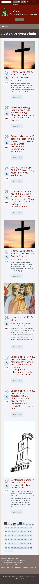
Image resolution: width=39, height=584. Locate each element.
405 (6, 551)
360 (15, 543)
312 (22, 535)
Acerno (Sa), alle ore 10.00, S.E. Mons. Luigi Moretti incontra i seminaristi (22, 171)
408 (9, 551)
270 (6, 532)
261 (25, 528)
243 (6, 528)
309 (19, 535)
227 (12, 524)
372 (28, 543)
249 (12, 528)
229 (18, 524)
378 (6, 547)
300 (9, 535)
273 (9, 532)
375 (31, 543)
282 (19, 532)
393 (22, 547)
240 (33, 524)
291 (28, 532)
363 (19, 543)
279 (15, 532)
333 (15, 539)
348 (31, 539)
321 (31, 535)
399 (28, 547)
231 (24, 523)
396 (25, 547)
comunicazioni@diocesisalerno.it (14, 563)
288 (25, 532)
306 (15, 535)
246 (9, 528)
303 (12, 535)
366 (22, 543)
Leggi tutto (16, 97)
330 (12, 539)
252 (15, 528)
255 (19, 528)
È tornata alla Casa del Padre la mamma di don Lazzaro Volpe (22, 74)
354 (9, 543)
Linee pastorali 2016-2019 (22, 318)
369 (25, 543)
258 (22, 528)
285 (22, 532)
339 (22, 539)
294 (31, 532)
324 (6, 539)
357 (12, 543)
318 (28, 535)
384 (12, 547)
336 (19, 539)
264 (28, 528)
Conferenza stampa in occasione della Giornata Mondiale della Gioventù (22, 483)
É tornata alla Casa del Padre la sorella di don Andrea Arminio (22, 253)
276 (12, 532)
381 (9, 547)
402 (31, 547)
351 (6, 543)
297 (6, 535)
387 (15, 547)
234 (27, 524)
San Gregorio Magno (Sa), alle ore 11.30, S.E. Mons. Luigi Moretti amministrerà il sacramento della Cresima (22, 114)
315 (25, 535)
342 (25, 539)
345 (28, 539)
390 (19, 547)
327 (9, 539)
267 (31, 528)
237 (30, 524)
